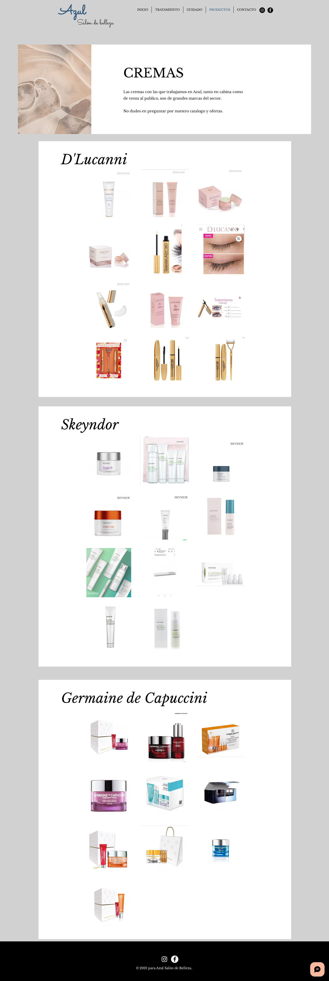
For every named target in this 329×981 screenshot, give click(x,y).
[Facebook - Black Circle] (270, 10)
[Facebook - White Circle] (174, 959)
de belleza (103, 23)
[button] (194, 9)
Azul (72, 11)
